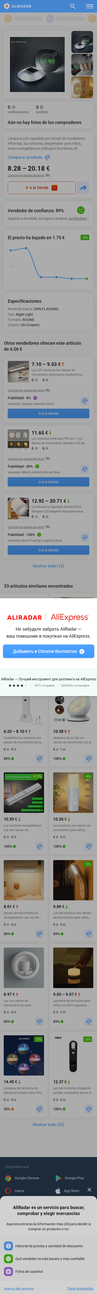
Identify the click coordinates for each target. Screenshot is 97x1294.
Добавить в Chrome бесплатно (45, 651)
